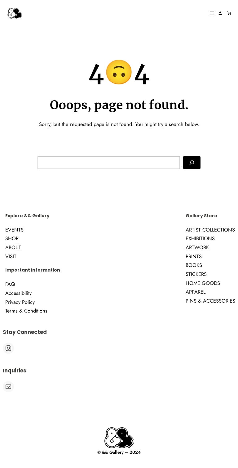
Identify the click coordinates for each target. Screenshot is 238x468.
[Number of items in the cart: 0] (229, 13)
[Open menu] (212, 13)
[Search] (192, 162)
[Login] (220, 13)
